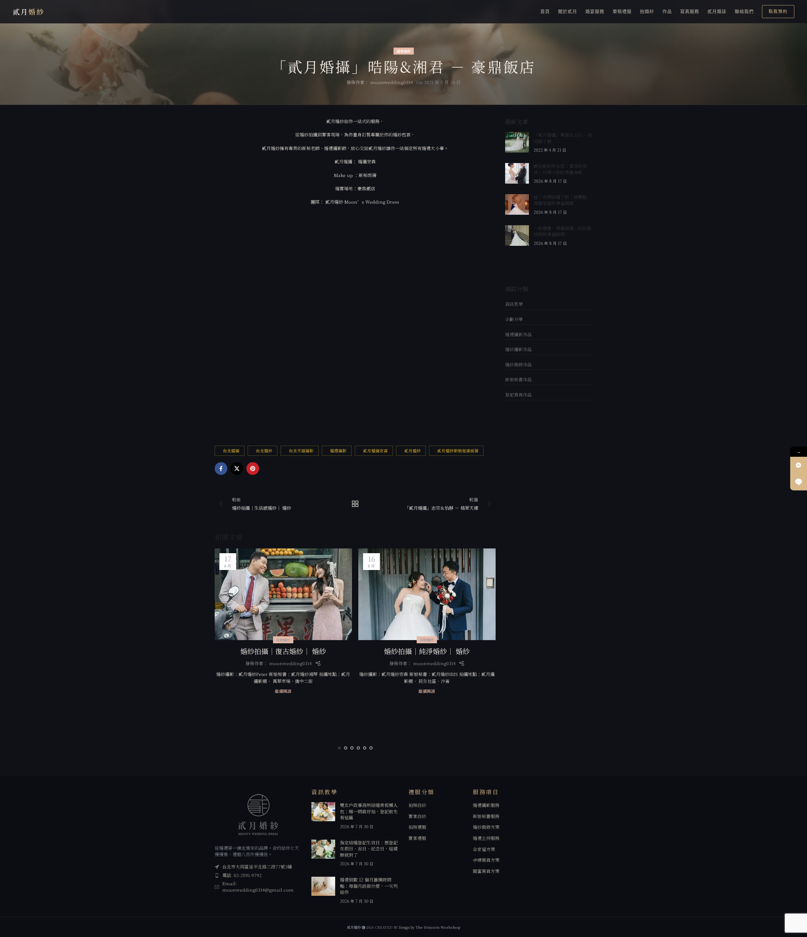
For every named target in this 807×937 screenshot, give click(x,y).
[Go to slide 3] (352, 748)
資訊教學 (514, 304)
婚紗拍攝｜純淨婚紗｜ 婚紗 (427, 651)
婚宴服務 (594, 11)
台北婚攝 (231, 451)
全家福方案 (484, 849)
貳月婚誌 (716, 11)
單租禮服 (622, 11)
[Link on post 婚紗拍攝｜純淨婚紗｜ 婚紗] (427, 594)
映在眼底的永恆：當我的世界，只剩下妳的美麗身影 (560, 169)
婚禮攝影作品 (518, 334)
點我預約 (778, 11)
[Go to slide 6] (371, 748)
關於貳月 (567, 11)
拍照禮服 (417, 827)
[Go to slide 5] (364, 748)
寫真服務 (689, 11)
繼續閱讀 (283, 691)
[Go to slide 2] (345, 748)
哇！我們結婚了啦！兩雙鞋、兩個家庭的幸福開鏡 (562, 200)
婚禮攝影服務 (486, 805)
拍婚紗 (647, 11)
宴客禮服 (417, 838)
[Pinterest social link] (252, 468)
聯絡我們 (744, 11)
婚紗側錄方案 (486, 827)
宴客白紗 (417, 816)
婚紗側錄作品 (518, 364)
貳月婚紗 (412, 451)
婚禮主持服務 (486, 838)
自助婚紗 (283, 639)
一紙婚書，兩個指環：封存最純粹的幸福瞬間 (562, 231)
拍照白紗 (417, 805)
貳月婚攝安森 (375, 451)
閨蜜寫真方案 (486, 871)
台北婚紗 (264, 451)
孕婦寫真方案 (486, 860)
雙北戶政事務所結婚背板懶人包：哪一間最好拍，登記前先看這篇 (369, 811)
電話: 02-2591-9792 (242, 875)
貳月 (28, 11)
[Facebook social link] (221, 468)
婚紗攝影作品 (518, 349)
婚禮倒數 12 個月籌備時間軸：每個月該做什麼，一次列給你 (369, 885)
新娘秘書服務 (486, 816)
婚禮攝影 (404, 51)
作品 (667, 11)
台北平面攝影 (301, 451)
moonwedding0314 (391, 82)
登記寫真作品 (518, 394)
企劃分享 (514, 319)
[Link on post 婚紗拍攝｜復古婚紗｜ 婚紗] (283, 594)
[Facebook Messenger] (798, 465)
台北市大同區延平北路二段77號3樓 (257, 866)
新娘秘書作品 (518, 379)
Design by (429, 927)
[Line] (798, 482)
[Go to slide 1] (339, 748)
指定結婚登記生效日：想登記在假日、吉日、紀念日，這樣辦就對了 (369, 848)
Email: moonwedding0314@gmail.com (258, 886)
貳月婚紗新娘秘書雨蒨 (457, 451)
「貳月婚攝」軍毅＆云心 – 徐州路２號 (563, 138)
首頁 (545, 11)
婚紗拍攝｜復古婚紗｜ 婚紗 (283, 651)
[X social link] (237, 468)
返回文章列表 (355, 503)
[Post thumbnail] (517, 142)
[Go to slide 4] (358, 748)
